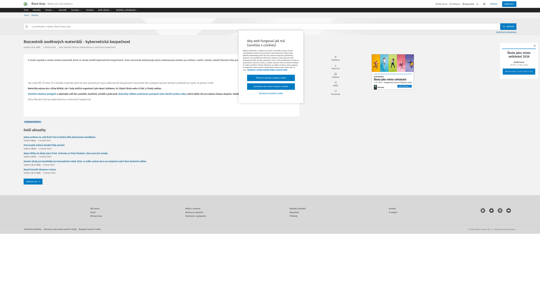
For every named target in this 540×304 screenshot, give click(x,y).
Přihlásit (494, 4)
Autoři (93, 212)
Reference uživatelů (194, 212)
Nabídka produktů (298, 208)
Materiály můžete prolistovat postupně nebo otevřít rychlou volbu (152, 94)
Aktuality (35, 15)
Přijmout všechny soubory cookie (271, 78)
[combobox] (270, 26)
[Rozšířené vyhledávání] (27, 26)
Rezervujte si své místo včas (519, 71)
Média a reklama (192, 208)
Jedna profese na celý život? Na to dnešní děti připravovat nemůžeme (59, 137)
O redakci (393, 212)
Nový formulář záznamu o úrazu (40, 169)
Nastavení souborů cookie (90, 229)
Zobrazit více (31, 181)
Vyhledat (510, 26)
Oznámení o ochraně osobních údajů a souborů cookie (267, 70)
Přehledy (293, 216)
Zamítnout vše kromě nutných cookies (271, 86)
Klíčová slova (96, 216)
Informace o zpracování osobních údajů (60, 229)
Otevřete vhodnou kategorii (42, 94)
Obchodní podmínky (32, 229)
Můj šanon (95, 208)
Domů (26, 15)
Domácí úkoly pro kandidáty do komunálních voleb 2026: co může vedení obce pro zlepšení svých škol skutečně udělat (85, 161)
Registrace (509, 4)
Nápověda (469, 4)
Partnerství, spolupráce (195, 216)
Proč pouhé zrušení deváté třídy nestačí (44, 145)
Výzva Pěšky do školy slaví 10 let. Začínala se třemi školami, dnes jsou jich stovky (66, 153)
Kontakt (392, 208)
